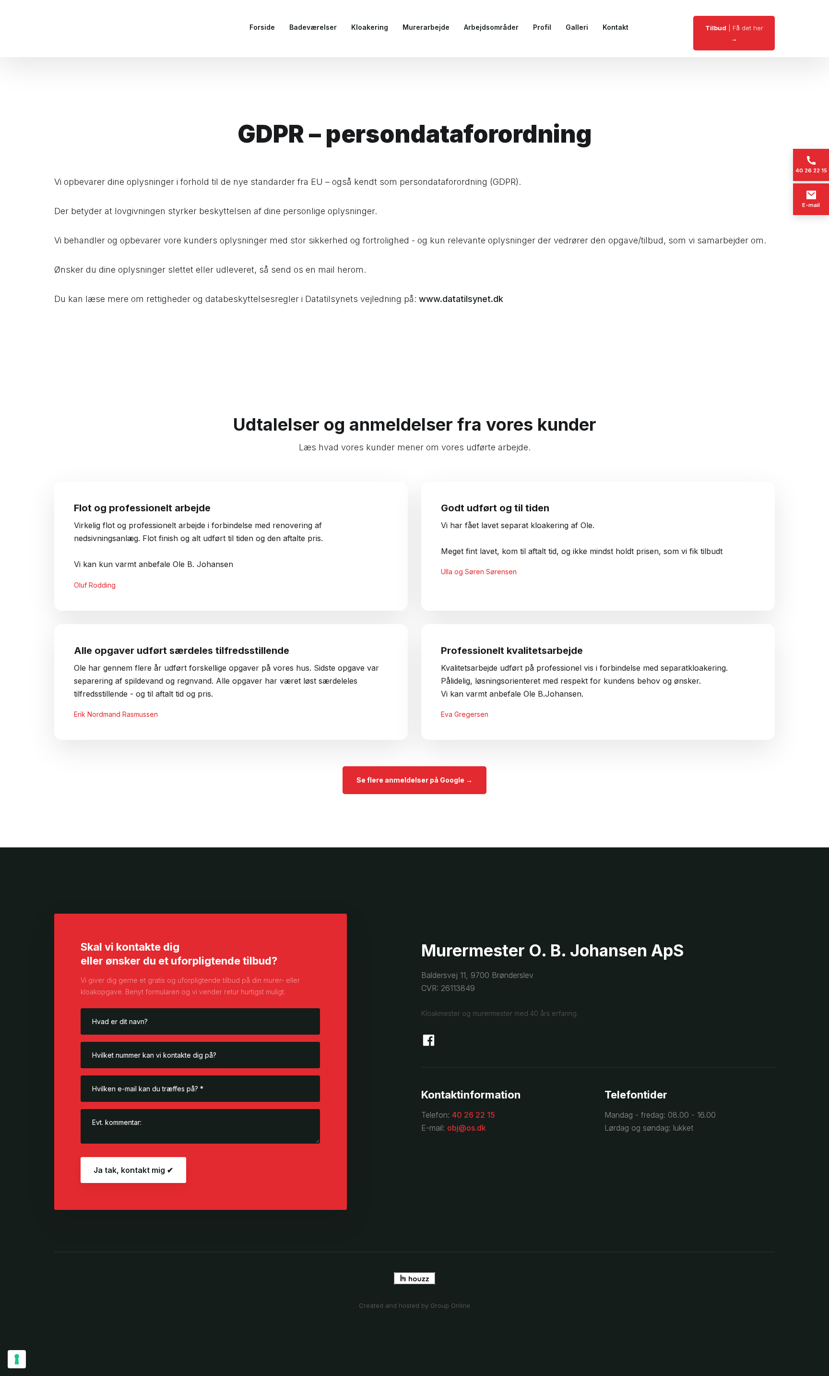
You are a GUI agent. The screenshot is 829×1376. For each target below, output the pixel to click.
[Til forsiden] (98, 28)
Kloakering (369, 27)
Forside (262, 27)
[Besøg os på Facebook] (428, 1040)
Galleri (577, 27)
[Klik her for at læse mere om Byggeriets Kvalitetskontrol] (598, 1173)
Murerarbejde (426, 27)
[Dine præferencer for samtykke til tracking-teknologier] (17, 1359)
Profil (542, 27)
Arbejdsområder (491, 27)
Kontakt (615, 27)
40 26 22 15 (473, 1115)
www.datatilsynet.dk (461, 299)
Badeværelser (313, 27)
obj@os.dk (466, 1128)
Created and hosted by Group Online (414, 1305)
